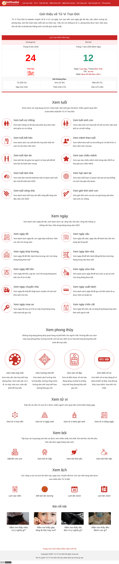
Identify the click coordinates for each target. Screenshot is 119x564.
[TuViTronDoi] (10, 3)
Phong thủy (106, 3)
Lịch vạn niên (27, 3)
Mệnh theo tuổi (55, 3)
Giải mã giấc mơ (94, 3)
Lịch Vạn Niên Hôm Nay (59, 37)
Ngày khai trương (68, 3)
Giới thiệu (56, 549)
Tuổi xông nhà (81, 3)
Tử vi (36, 3)
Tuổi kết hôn (43, 3)
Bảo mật (65, 549)
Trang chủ (47, 549)
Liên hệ (73, 549)
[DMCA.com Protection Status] (6, 562)
